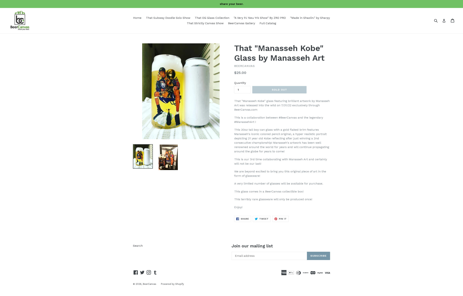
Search (138, 245)
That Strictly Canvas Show (205, 23)
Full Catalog (268, 23)
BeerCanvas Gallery (241, 23)
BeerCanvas (149, 284)
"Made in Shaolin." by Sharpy (310, 18)
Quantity (240, 83)
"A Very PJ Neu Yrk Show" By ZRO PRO (260, 18)
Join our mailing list (252, 246)
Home (137, 18)
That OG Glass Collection (212, 18)
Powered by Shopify (172, 284)
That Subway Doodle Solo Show (168, 18)
